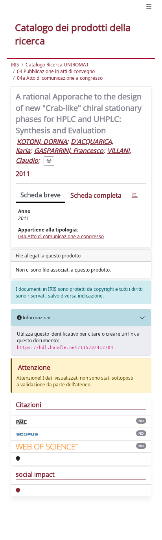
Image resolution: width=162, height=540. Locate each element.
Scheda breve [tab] (40, 195)
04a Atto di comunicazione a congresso (60, 78)
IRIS (15, 64)
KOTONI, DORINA (42, 141)
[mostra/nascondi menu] (148, 6)
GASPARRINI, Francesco (68, 150)
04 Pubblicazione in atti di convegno (56, 71)
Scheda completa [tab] (96, 195)
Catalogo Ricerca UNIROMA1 (57, 64)
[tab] (135, 195)
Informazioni (36, 317)
